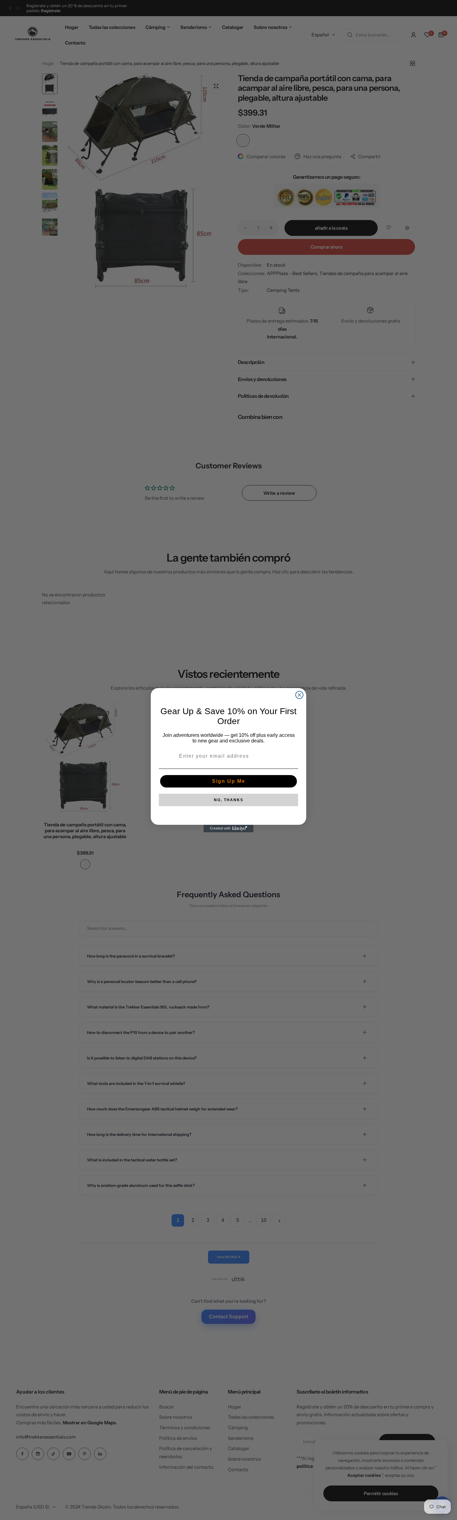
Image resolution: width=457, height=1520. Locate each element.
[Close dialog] (299, 695)
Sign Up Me (228, 781)
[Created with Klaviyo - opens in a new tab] (228, 828)
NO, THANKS (228, 800)
